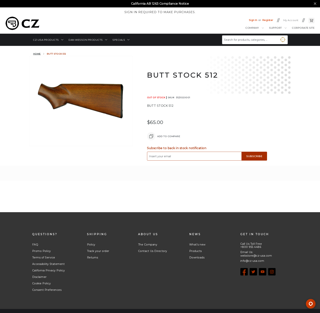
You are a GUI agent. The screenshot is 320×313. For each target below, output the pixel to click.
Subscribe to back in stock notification (176, 148)
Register (267, 19)
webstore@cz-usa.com (256, 255)
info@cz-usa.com (252, 260)
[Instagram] (272, 271)
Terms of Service (43, 257)
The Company (147, 244)
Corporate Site (303, 27)
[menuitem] (48, 40)
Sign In (253, 19)
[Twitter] (253, 271)
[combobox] (255, 39)
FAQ (35, 244)
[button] (311, 20)
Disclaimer (39, 277)
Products (195, 251)
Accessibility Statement (48, 264)
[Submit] (281, 38)
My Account (291, 20)
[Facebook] (244, 271)
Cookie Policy (41, 283)
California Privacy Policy (48, 270)
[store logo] (22, 23)
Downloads (196, 257)
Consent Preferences (46, 290)
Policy (91, 244)
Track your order (98, 251)
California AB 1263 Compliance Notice (160, 3)
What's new (197, 244)
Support (275, 27)
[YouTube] (262, 271)
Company (252, 27)
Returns (92, 257)
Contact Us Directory (152, 251)
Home (37, 53)
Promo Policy (41, 251)
